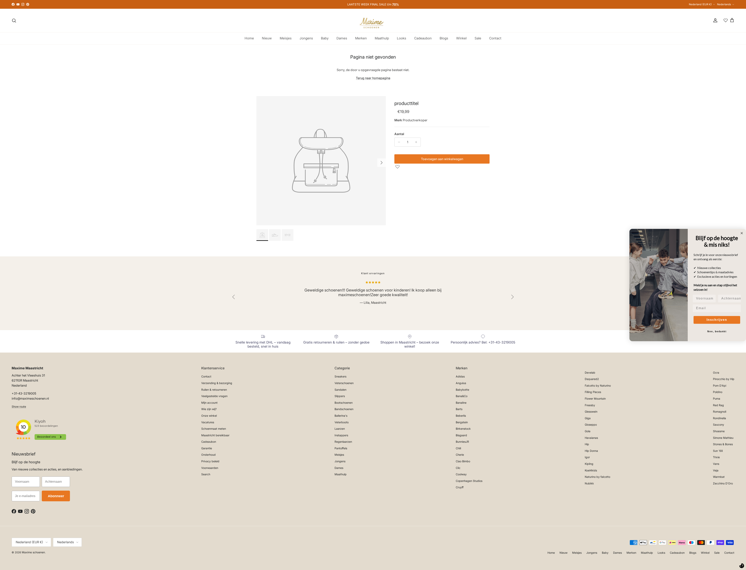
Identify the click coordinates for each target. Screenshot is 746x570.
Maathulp (382, 38)
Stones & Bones (723, 444)
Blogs (444, 38)
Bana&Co (461, 396)
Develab (590, 372)
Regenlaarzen (343, 441)
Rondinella (719, 418)
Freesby (590, 405)
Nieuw (267, 38)
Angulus (461, 383)
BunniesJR (462, 441)
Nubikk (589, 483)
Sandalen (340, 389)
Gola (587, 431)
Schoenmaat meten (213, 428)
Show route (19, 406)
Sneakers (340, 376)
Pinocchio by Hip (723, 379)
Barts (459, 409)
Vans (716, 463)
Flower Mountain (595, 398)
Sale (478, 38)
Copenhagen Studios (469, 480)
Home (249, 38)
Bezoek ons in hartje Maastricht (373, 4)
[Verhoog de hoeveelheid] (417, 142)
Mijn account (209, 402)
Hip (587, 444)
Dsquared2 (592, 379)
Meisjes (286, 38)
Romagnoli (719, 411)
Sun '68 (718, 450)
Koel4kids (591, 470)
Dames (341, 38)
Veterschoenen (344, 383)
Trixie (716, 457)
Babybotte (462, 389)
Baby (325, 38)
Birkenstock (463, 428)
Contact (495, 38)
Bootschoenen (344, 402)
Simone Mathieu (723, 437)
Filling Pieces (593, 392)
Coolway (461, 474)
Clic (458, 467)
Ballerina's (341, 415)
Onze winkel (209, 415)
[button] (398, 167)
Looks (401, 38)
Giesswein (591, 411)
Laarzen (340, 428)
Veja (715, 470)
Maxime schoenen (33, 552)
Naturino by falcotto (597, 476)
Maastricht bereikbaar (215, 435)
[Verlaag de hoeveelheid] (398, 142)
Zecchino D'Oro (723, 483)
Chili (458, 448)
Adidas (460, 376)
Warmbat (719, 476)
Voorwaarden (209, 467)
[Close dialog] (741, 233)
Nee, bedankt (717, 331)
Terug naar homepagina (373, 78)
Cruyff (460, 487)
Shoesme (719, 431)
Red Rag (718, 405)
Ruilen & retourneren (214, 389)
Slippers (340, 396)
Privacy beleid (210, 461)
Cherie (460, 454)
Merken (361, 38)
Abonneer (56, 496)
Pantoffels (341, 448)
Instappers (341, 435)
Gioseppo (591, 424)
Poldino (717, 392)
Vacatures (207, 422)
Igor (587, 457)
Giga (588, 418)
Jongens (306, 38)
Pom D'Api (719, 385)
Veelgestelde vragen (214, 396)
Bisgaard (461, 435)
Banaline (461, 402)
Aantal (399, 134)
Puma (716, 398)
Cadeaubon (423, 38)
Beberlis (461, 415)
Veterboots (342, 422)
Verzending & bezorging (216, 383)
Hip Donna (591, 450)
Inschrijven (717, 319)
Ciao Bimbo (463, 461)
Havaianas (591, 437)
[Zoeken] (14, 20)
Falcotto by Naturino (598, 385)
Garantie (206, 448)
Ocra (716, 372)
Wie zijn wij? (209, 409)
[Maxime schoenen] (373, 20)
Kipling (589, 463)
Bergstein (462, 422)
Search (205, 474)
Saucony (718, 424)
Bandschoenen (344, 409)
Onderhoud (208, 454)
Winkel (461, 38)
